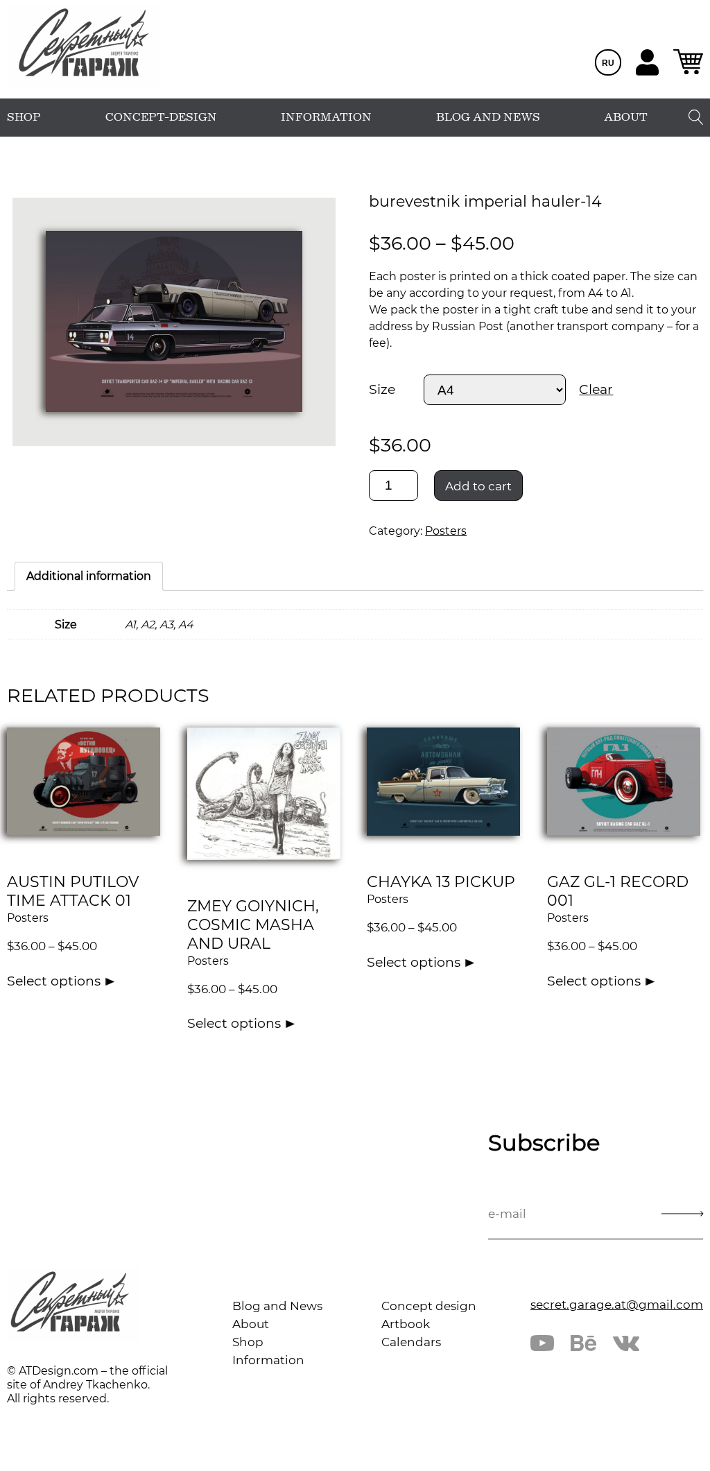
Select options (54, 981)
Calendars (411, 1342)
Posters (446, 530)
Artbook (405, 1324)
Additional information (88, 576)
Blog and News (277, 1306)
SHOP (24, 117)
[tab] (89, 576)
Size (382, 389)
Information (268, 1360)
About (250, 1324)
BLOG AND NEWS (488, 117)
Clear (596, 389)
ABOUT (626, 117)
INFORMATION (326, 117)
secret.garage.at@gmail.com (616, 1304)
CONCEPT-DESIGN (161, 117)
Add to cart (478, 486)
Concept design (428, 1306)
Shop (247, 1342)
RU (608, 63)
